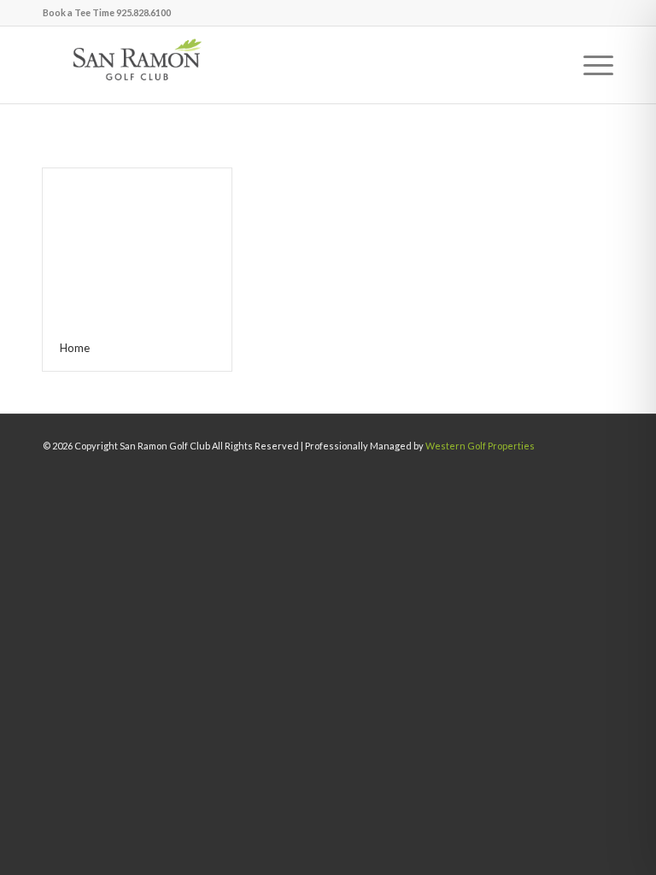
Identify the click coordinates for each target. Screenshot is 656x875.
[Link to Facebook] (570, 471)
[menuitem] (589, 64)
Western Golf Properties (480, 445)
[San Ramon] (137, 64)
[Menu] (589, 64)
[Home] (137, 246)
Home (75, 348)
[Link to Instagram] (600, 471)
